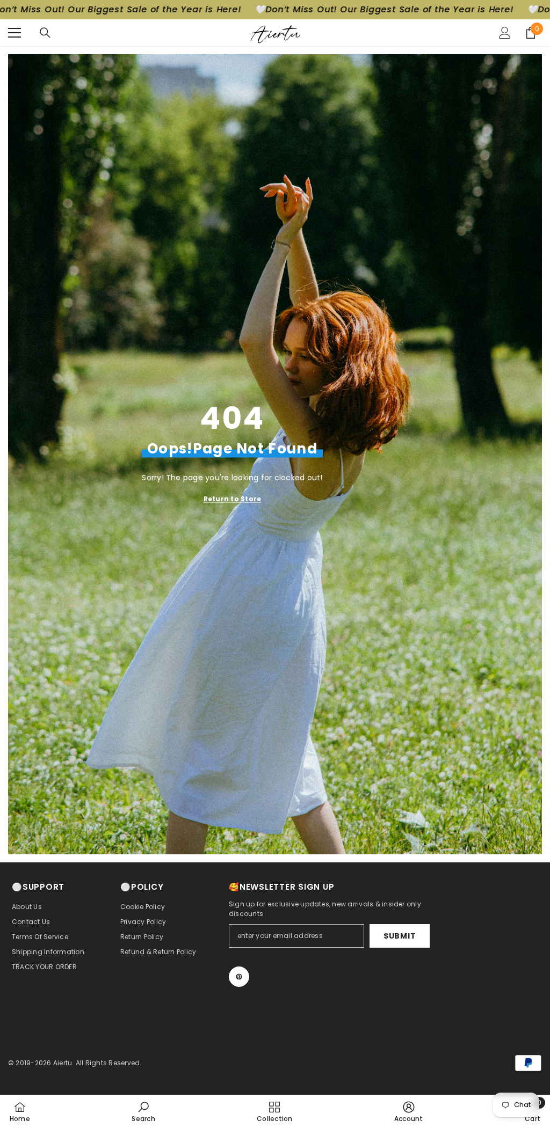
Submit (399, 936)
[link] (143, 1111)
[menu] (14, 32)
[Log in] (505, 33)
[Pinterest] (239, 976)
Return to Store (233, 498)
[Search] (45, 32)
